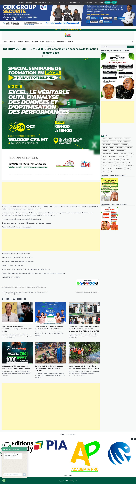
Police (109, 165)
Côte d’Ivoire (129, 147)
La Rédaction (46, 56)
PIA (103, 165)
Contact (70, 42)
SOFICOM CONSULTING (39, 287)
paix (129, 162)
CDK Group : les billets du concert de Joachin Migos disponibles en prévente (16, 367)
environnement (120, 150)
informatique (122, 156)
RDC (122, 165)
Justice (104, 159)
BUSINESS (20, 42)
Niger (104, 162)
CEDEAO (113, 142)
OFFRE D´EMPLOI (50, 42)
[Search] (133, 42)
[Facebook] (81, 283)
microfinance (126, 159)
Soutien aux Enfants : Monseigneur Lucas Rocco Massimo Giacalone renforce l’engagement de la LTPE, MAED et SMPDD (84, 329)
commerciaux (127, 142)
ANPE (110, 139)
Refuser (114, 2)
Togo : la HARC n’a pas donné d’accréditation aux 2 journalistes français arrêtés (17, 329)
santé (128, 168)
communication (106, 145)
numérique (110, 162)
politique (115, 165)
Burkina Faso (118, 139)
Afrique (104, 139)
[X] (84, 283)
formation (123, 153)
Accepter (107, 2)
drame (112, 150)
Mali (110, 159)
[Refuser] (134, 2)
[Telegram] (93, 283)
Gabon (130, 153)
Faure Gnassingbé (107, 153)
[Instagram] (87, 283)
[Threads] (96, 283)
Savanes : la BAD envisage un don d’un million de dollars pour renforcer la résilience (49, 368)
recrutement (129, 165)
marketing (116, 159)
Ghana (104, 156)
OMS (118, 162)
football (116, 153)
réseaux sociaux (119, 168)
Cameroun (127, 139)
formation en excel (13, 287)
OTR (123, 162)
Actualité (47, 46)
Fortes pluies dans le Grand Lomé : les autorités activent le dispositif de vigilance (84, 367)
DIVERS (27, 42)
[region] (68, 14)
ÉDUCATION (35, 42)
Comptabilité (116, 145)
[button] (132, 439)
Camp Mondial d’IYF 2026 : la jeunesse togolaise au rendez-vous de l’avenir (49, 328)
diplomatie (105, 150)
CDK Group (105, 142)
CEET (119, 142)
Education (53, 46)
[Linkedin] (90, 283)
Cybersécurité (119, 147)
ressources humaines (108, 168)
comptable (124, 145)
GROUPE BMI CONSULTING (25, 287)
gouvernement (112, 156)
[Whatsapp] (78, 283)
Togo (111, 171)
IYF (129, 156)
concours (105, 147)
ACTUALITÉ (12, 42)
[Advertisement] (50, 193)
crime (111, 147)
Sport (42, 42)
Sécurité (104, 171)
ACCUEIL (5, 42)
